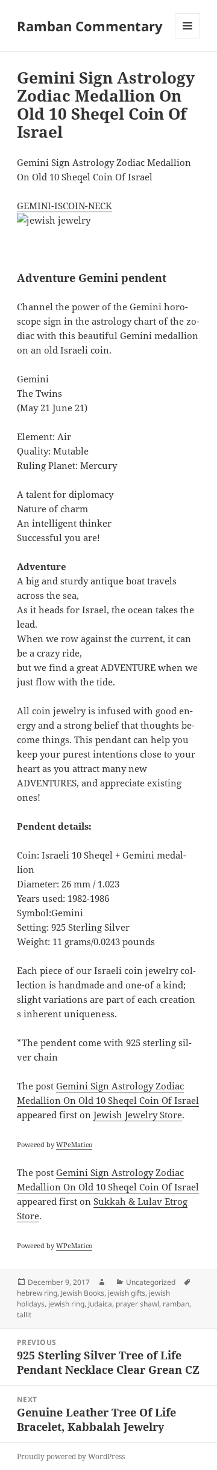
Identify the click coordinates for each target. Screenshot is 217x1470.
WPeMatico (74, 1144)
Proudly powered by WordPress (71, 1456)
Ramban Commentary (90, 26)
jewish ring (66, 1304)
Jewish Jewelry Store (137, 1115)
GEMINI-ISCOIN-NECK (64, 206)
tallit (24, 1314)
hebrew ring (37, 1293)
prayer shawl (137, 1304)
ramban (176, 1304)
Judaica (100, 1304)
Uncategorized (150, 1282)
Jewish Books (82, 1293)
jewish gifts (126, 1293)
